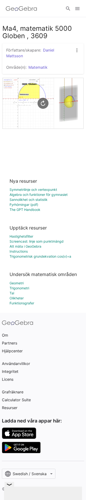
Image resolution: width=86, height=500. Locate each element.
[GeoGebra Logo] (21, 8)
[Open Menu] (77, 8)
